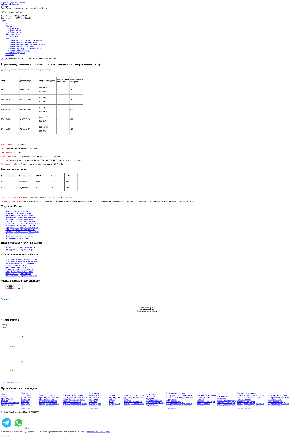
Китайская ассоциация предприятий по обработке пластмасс (154, 405)
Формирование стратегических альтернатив (22, 223)
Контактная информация (15, 53)
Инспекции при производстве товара (20, 248)
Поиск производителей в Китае (17, 211)
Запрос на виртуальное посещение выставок (27, 44)
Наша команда (15, 28)
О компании (10, 26)
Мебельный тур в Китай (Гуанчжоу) (19, 263)
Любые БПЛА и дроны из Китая (18, 274)
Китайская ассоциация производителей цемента (10, 405)
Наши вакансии (16, 32)
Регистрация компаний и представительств (22, 232)
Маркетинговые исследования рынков (20, 226)
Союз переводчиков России (114, 404)
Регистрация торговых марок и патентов (21, 221)
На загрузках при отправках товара (19, 250)
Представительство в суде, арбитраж (19, 234)
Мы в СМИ (9, 55)
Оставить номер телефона (146, 311)
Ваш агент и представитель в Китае (19, 219)
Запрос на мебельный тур (20, 51)
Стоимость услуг (12, 36)
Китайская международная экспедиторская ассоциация (95, 405)
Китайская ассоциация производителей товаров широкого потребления (49, 404)
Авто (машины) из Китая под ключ (19, 272)
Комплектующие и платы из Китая (19, 270)
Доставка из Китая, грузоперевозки (19, 215)
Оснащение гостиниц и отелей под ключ (21, 259)
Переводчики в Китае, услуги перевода (20, 217)
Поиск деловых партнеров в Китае (19, 236)
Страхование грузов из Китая (16, 238)
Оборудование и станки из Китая (18, 213)
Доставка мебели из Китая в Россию (19, 268)
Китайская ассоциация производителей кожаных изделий (134, 404)
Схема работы (15, 30)
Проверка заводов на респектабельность (21, 276)
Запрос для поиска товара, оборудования (26, 40)
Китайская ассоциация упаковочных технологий (26, 405)
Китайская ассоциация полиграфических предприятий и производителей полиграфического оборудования (179, 405)
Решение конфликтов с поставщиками (20, 230)
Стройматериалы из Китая (15, 265)
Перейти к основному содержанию (14, 2)
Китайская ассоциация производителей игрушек (206, 404)
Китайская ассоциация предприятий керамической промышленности (278, 404)
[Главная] (5, 6)
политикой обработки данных (98, 432)
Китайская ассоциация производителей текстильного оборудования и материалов (75, 404)
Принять (5, 436)
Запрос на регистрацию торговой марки (25, 49)
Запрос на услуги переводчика (22, 46)
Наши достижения (12, 34)
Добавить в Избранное (10, 4)
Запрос (8, 38)
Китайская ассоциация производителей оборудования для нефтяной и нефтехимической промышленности (250, 405)
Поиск (3, 325)
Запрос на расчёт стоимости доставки (24, 42)
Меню (3, 20)
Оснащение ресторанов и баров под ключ (21, 261)
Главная (8, 24)
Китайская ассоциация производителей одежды (226, 404)
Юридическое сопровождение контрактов (21, 228)
